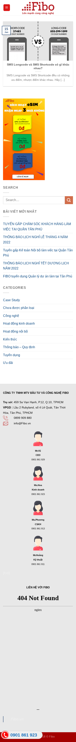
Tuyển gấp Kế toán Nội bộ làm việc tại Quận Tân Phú (38, 252)
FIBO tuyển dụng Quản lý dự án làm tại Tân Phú (37, 276)
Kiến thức (10, 339)
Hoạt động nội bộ (15, 331)
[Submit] (69, 200)
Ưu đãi (8, 362)
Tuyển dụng (11, 355)
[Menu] (6, 7)
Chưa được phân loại (18, 308)
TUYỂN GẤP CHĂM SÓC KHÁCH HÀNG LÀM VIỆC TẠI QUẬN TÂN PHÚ (37, 226)
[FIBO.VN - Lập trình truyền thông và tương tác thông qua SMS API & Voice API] (38, 7)
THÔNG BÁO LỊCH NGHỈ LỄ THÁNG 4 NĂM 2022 (35, 239)
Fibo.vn (17, 719)
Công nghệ (11, 315)
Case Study (11, 300)
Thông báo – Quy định (19, 347)
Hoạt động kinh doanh (19, 323)
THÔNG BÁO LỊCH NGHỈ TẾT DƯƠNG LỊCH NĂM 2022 (36, 266)
